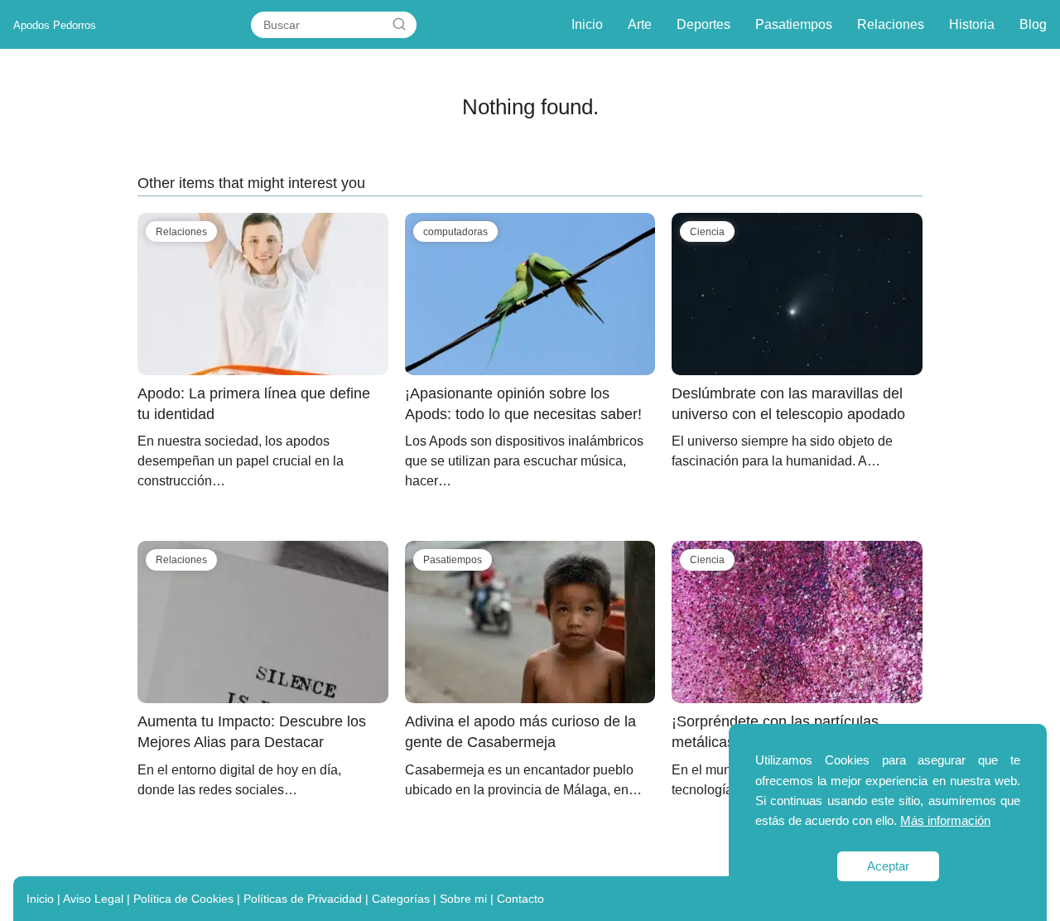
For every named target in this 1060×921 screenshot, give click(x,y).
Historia (972, 24)
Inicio (587, 24)
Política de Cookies (183, 898)
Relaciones (890, 24)
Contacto (520, 898)
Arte (640, 24)
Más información (945, 820)
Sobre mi (463, 898)
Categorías (401, 898)
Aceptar (888, 866)
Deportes (703, 24)
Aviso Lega (92, 898)
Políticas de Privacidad (302, 898)
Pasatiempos (793, 24)
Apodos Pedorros (54, 25)
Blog (1033, 24)
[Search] (399, 25)
